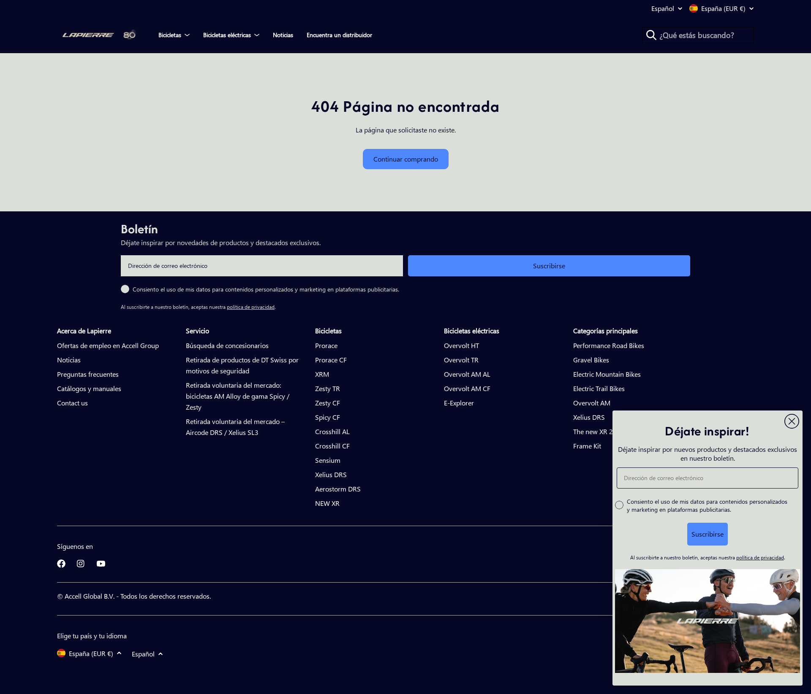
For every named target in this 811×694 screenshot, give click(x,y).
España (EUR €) (723, 8)
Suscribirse (549, 265)
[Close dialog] (791, 421)
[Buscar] (651, 35)
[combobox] (698, 35)
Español (662, 8)
